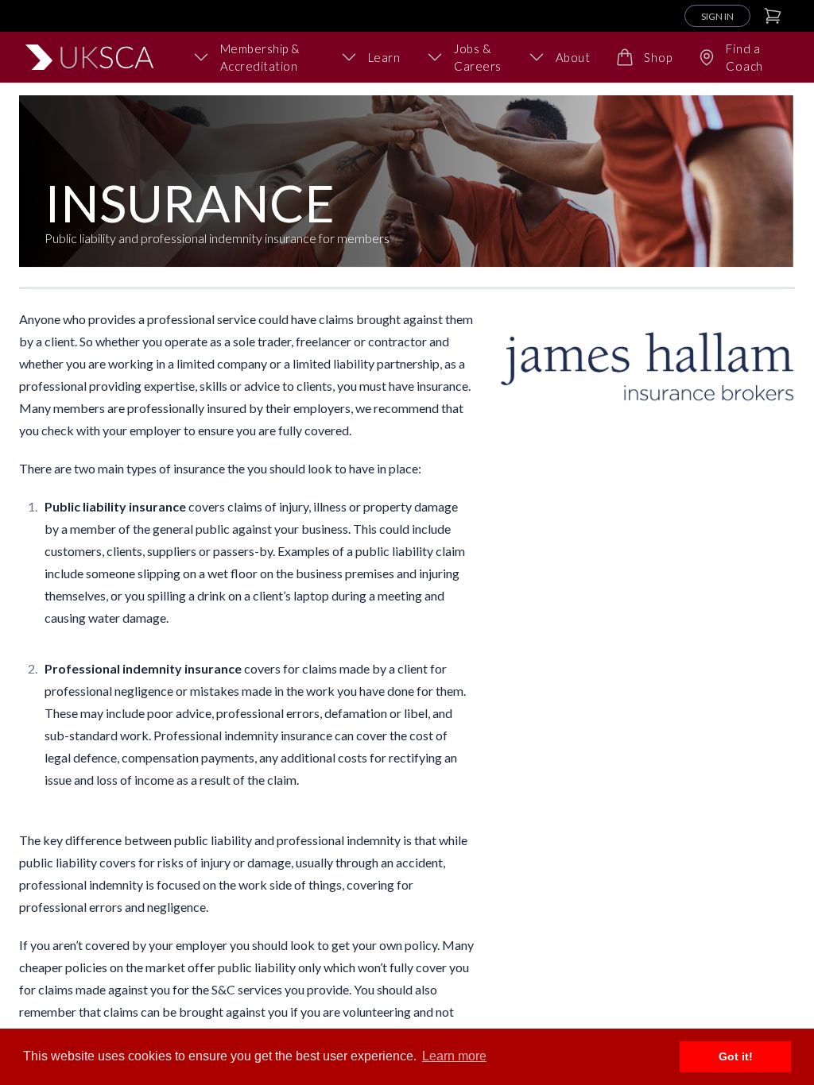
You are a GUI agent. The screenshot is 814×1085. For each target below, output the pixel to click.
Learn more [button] (454, 1056)
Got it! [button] (736, 1056)
